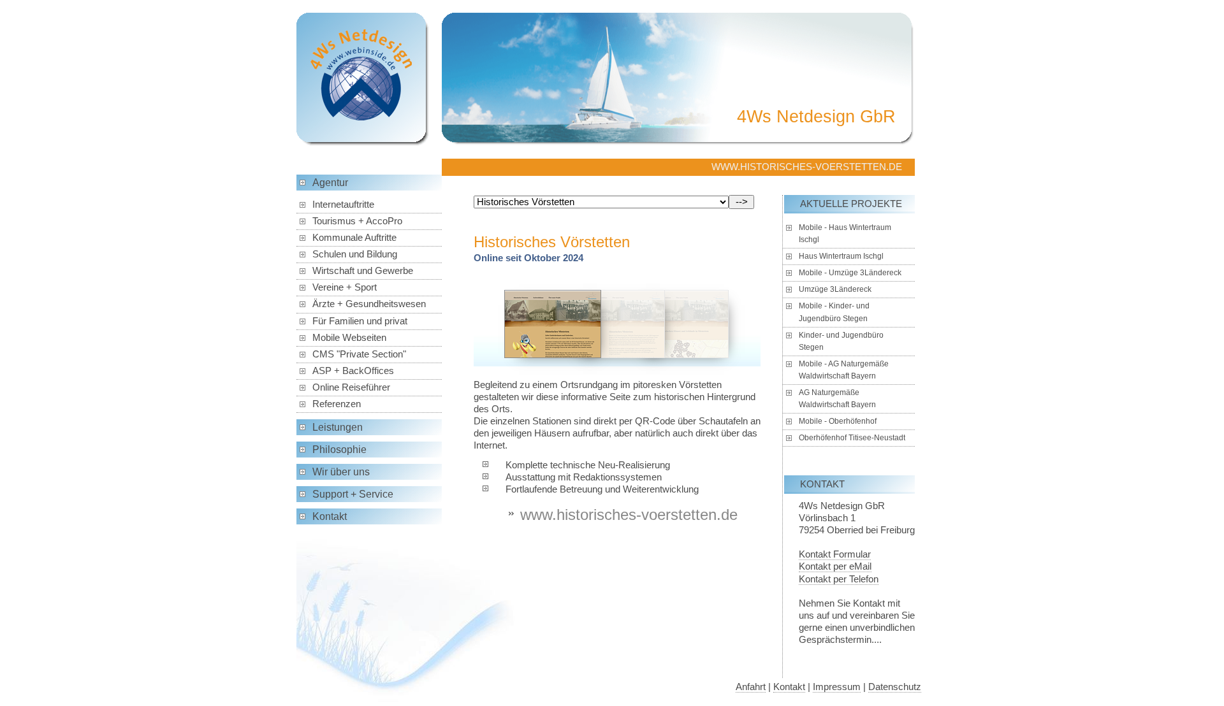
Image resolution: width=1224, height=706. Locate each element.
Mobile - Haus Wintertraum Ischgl (845, 233)
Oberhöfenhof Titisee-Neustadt (852, 437)
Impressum (837, 687)
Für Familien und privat (359, 321)
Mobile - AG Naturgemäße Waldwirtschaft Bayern (844, 369)
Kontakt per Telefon (838, 579)
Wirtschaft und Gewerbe (362, 271)
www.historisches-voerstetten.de (629, 514)
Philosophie (339, 449)
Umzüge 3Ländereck (835, 289)
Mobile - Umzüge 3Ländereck (850, 272)
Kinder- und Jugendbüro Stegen (841, 341)
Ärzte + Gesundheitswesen (369, 304)
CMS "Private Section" (359, 354)
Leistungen (337, 427)
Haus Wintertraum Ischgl (841, 256)
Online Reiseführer (351, 387)
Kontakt (329, 516)
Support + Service (352, 494)
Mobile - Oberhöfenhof (838, 421)
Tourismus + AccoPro (357, 221)
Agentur (330, 182)
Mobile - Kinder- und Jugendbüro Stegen (834, 311)
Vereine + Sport (344, 287)
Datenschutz (894, 687)
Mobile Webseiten (349, 338)
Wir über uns (341, 471)
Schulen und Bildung (354, 254)
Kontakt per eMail (835, 566)
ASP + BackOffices (353, 371)
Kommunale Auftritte (354, 238)
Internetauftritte (343, 204)
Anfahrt (751, 687)
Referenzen (336, 404)
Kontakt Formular (835, 554)
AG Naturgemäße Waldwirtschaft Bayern (837, 398)
